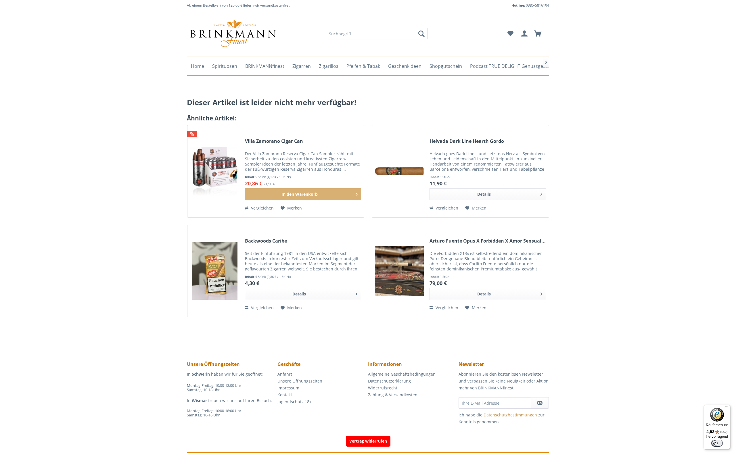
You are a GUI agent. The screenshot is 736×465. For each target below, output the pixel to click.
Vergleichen (262, 208)
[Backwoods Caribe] (214, 271)
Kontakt (284, 394)
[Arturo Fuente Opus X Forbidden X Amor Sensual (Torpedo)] (399, 271)
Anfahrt (284, 374)
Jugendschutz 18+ (294, 401)
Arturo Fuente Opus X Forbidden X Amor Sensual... (488, 241)
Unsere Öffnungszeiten (299, 381)
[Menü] (726, 408)
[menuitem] (377, 33)
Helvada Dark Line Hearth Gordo (467, 141)
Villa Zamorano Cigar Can (274, 141)
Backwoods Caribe (266, 241)
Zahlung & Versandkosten (392, 394)
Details (484, 194)
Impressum (288, 388)
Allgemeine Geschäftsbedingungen (402, 374)
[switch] (717, 443)
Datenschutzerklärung (389, 381)
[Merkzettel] (510, 33)
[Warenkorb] (540, 33)
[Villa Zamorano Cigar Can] (214, 171)
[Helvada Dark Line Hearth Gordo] (399, 171)
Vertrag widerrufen (368, 441)
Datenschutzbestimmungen (510, 415)
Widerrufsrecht (382, 388)
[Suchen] (421, 33)
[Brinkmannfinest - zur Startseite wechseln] (233, 33)
